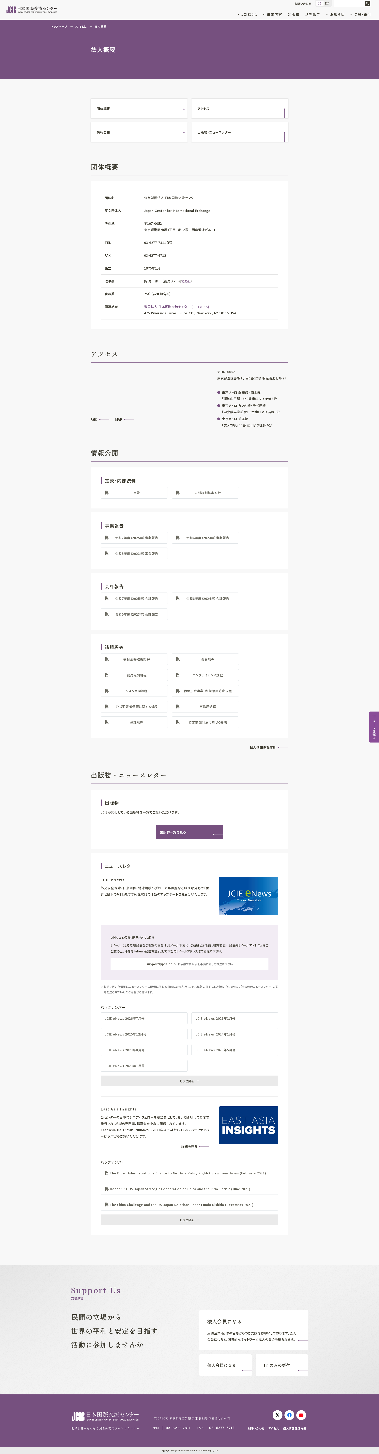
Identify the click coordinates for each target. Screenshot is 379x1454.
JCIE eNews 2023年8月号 (125, 1050)
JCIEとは (81, 26)
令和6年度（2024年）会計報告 (207, 598)
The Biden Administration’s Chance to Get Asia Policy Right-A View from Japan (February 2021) (188, 1173)
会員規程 (207, 659)
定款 (136, 492)
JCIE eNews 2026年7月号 (125, 1018)
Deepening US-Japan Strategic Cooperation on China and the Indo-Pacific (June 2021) (180, 1188)
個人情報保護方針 (263, 747)
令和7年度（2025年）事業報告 (136, 537)
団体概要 (103, 108)
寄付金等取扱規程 (136, 659)
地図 (94, 419)
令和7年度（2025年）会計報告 (136, 598)
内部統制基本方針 (207, 492)
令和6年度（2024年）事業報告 (207, 537)
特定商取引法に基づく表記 (208, 722)
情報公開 (103, 132)
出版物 (293, 14)
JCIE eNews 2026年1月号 (215, 1018)
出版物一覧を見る (173, 832)
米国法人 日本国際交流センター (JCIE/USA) (176, 306)
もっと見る (186, 1081)
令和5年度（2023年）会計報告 (136, 614)
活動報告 (312, 14)
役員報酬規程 (137, 675)
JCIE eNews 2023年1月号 (125, 1065)
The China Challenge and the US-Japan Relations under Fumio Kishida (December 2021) (181, 1204)
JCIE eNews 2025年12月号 (126, 1034)
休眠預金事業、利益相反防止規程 (208, 690)
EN (327, 3)
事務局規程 (208, 706)
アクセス (203, 108)
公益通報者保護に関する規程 (137, 706)
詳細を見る (189, 1146)
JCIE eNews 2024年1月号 (215, 1034)
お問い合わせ (303, 4)
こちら (186, 281)
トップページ (59, 26)
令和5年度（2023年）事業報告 (136, 553)
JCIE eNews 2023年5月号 (215, 1050)
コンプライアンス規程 (208, 675)
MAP (118, 419)
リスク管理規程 (137, 690)
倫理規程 (136, 722)
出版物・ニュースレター (214, 132)
